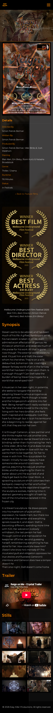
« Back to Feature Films (26, 194)
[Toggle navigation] (48, 5)
